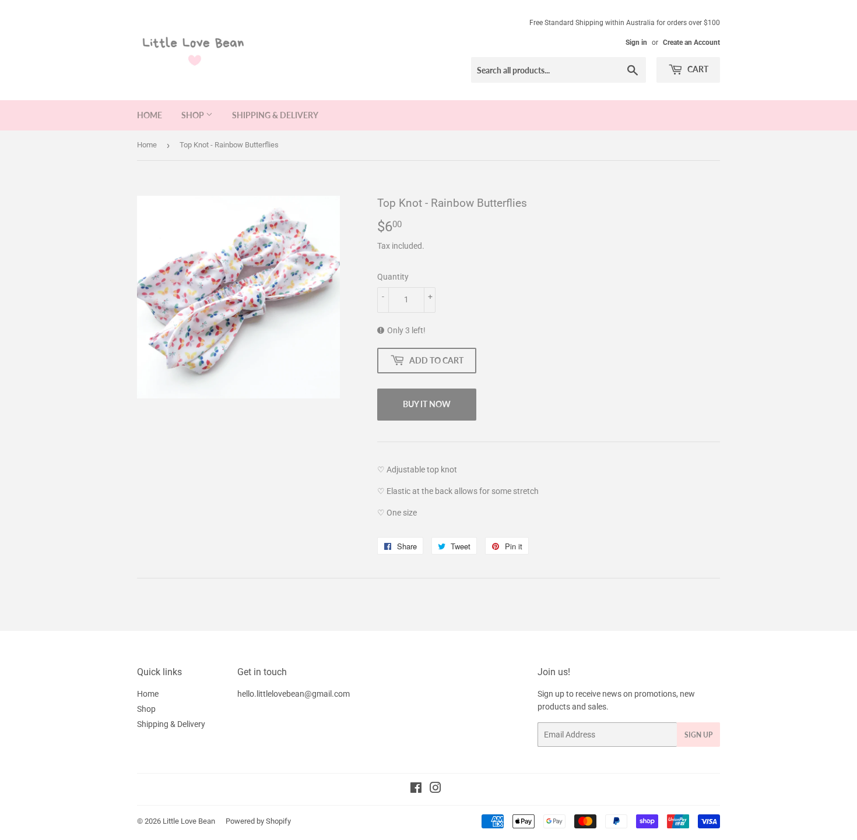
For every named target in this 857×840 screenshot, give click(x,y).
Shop (193, 115)
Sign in (636, 42)
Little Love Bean (189, 821)
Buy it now (427, 404)
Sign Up (698, 734)
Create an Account (691, 42)
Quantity (393, 276)
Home (149, 115)
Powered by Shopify (258, 821)
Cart (697, 69)
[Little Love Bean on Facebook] (416, 789)
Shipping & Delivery (275, 115)
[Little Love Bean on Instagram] (435, 789)
